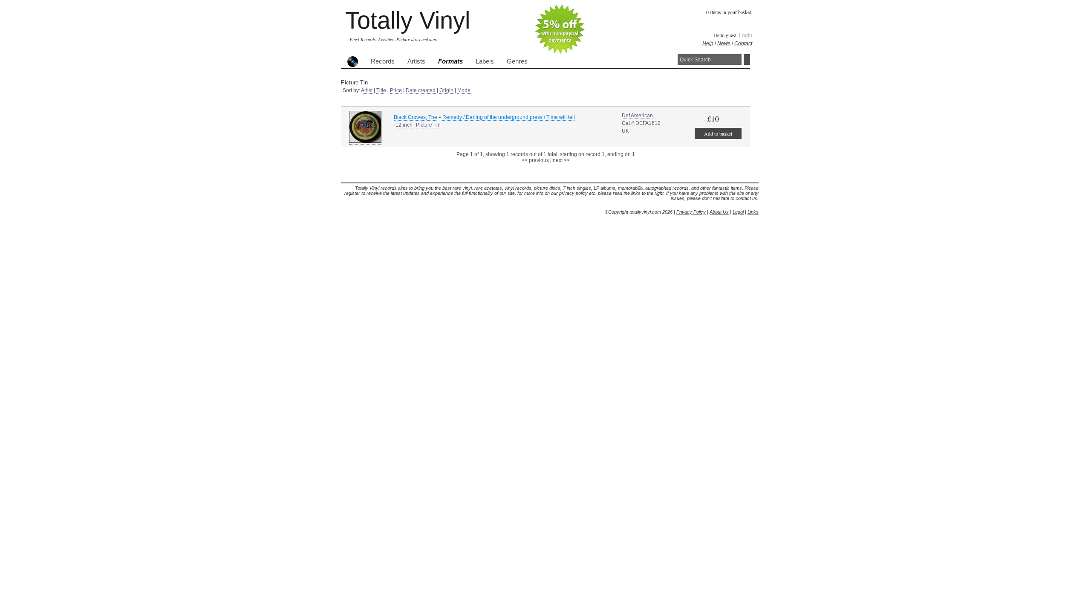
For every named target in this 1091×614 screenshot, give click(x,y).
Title (381, 90)
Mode (463, 90)
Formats (450, 61)
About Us (719, 211)
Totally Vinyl (407, 20)
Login (745, 35)
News (723, 43)
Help (707, 43)
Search (747, 59)
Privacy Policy (691, 211)
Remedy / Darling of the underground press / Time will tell (508, 117)
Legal (738, 211)
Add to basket (718, 133)
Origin (446, 90)
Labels (485, 61)
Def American (637, 116)
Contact (743, 43)
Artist (366, 90)
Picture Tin (428, 125)
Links (753, 211)
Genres (517, 61)
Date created (421, 90)
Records (383, 61)
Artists (416, 61)
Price (396, 90)
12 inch (404, 125)
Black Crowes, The (415, 117)
